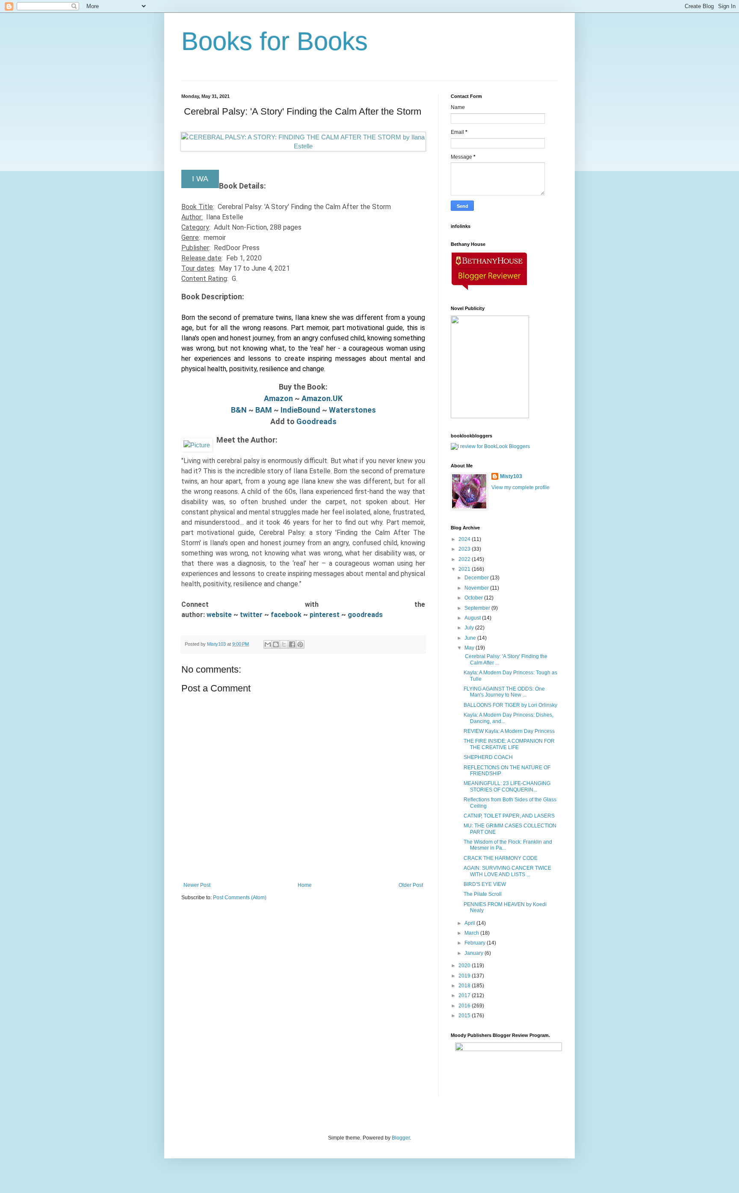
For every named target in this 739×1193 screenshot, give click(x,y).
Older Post (411, 885)
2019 (465, 976)
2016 (465, 1006)
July (469, 628)
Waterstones (352, 409)
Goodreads (316, 421)
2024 (465, 539)
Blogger (401, 1138)
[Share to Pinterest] (300, 644)
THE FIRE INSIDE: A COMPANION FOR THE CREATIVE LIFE (509, 744)
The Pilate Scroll (483, 894)
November (477, 588)
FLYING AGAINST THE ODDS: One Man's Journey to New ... (504, 692)
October (474, 598)
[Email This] (267, 644)
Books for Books (274, 41)
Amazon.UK (322, 398)
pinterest (325, 615)
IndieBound (300, 409)
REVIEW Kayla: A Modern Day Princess (509, 731)
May (470, 648)
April (470, 923)
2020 (465, 966)
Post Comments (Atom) (239, 898)
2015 (465, 1016)
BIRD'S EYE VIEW (485, 884)
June (470, 638)
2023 (465, 549)
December (477, 578)
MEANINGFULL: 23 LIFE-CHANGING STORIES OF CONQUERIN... (507, 786)
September (477, 608)
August (473, 618)
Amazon (278, 398)
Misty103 (511, 476)
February (475, 943)
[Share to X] (284, 644)
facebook (287, 615)
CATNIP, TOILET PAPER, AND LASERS (509, 816)
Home (305, 885)
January (474, 953)
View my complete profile (520, 487)
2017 (465, 995)
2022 (465, 559)
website (220, 615)
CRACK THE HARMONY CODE (501, 858)
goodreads (365, 615)
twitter (252, 615)
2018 (465, 986)
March (472, 933)
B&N (239, 409)
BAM (263, 409)
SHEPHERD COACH (488, 757)
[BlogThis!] (276, 644)
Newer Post (196, 885)
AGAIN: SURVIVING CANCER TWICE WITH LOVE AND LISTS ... (507, 871)
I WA (200, 178)
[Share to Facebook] (292, 644)
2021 (465, 569)
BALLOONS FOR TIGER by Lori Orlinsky (510, 705)
